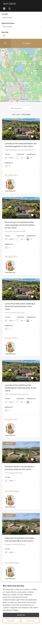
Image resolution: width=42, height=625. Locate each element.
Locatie (5, 14)
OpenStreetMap (31, 101)
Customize (11, 621)
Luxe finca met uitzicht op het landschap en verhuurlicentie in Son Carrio (20, 388)
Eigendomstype (8, 23)
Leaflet (22, 101)
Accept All (21, 615)
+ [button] (3, 50)
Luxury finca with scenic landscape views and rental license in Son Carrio (20, 306)
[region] (21, 604)
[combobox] (21, 18)
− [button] (3, 54)
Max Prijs (5, 32)
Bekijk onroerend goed (21, 136)
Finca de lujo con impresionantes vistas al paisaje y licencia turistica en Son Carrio (20, 225)
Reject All (30, 621)
